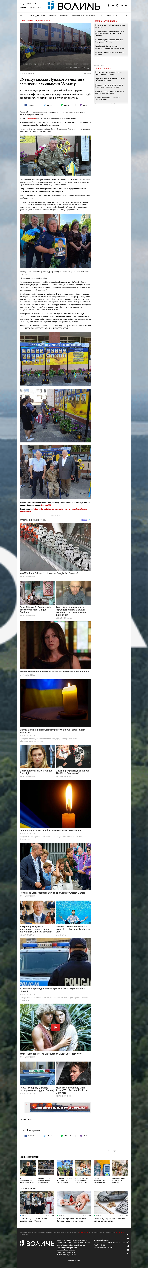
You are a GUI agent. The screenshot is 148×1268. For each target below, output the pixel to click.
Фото (108, 16)
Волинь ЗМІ (46, 505)
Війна (43, 16)
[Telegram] (121, 6)
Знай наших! (78, 16)
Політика (53, 16)
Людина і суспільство (42, 21)
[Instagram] (117, 6)
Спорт (100, 16)
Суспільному (31, 118)
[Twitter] (113, 6)
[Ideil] (74, 1260)
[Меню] (20, 16)
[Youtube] (126, 6)
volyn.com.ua (83, 1232)
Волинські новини (26, 21)
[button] (37, 4)
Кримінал (90, 16)
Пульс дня (34, 16)
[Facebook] (108, 6)
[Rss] (128, 1253)
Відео (115, 16)
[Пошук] (127, 15)
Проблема (64, 16)
